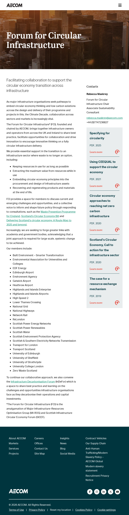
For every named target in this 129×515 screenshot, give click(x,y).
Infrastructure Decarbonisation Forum (33, 381)
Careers (39, 438)
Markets (13, 443)
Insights (64, 438)
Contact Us (41, 448)
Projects (14, 453)
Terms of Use (16, 509)
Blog (62, 448)
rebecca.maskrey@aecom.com (105, 117)
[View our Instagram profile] (96, 491)
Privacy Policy (37, 509)
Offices (38, 443)
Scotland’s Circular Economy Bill (40, 216)
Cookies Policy (83, 509)
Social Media (67, 453)
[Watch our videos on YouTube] (117, 491)
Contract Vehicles (96, 438)
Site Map (39, 453)
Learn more (96, 152)
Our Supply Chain (96, 443)
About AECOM (17, 438)
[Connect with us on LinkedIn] (103, 491)
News (63, 443)
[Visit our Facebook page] (90, 491)
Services (14, 448)
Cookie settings (106, 509)
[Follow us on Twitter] (110, 491)
